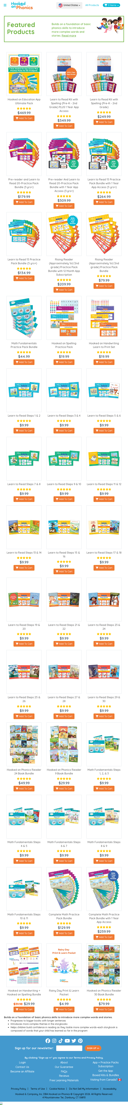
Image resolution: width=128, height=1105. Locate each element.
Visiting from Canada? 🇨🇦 (105, 1079)
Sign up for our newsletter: (34, 1048)
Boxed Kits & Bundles (105, 1075)
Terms (77, 1057)
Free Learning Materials (64, 1080)
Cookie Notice (57, 1088)
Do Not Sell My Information (84, 1088)
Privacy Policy (94, 1057)
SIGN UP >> (93, 1048)
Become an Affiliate (22, 1071)
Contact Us (22, 1067)
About (64, 1062)
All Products (92, 5)
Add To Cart (25, 118)
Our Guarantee (64, 1067)
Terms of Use (37, 1088)
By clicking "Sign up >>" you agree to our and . (64, 1057)
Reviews (64, 1075)
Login (22, 1062)
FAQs (64, 1071)
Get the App (105, 1070)
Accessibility (109, 1088)
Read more (69, 35)
